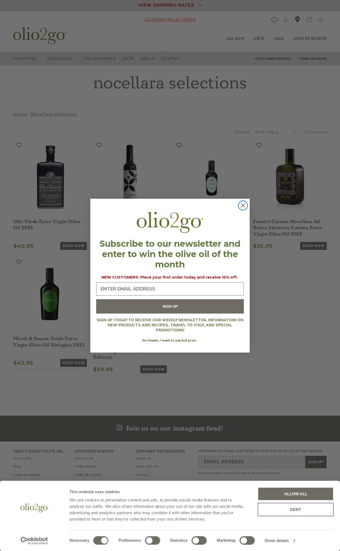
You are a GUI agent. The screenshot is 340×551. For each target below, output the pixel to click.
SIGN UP (170, 306)
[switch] (152, 540)
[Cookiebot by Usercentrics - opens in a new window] (34, 541)
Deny (295, 509)
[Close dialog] (243, 205)
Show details (277, 540)
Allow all (295, 494)
